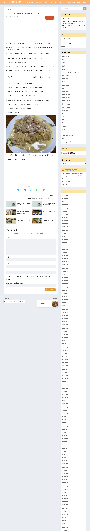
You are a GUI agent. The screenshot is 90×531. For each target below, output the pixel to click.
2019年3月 (65, 445)
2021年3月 (65, 372)
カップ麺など (65, 75)
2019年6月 (65, 435)
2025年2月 (65, 224)
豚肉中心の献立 (76, 2)
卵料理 (64, 129)
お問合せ (84, 2)
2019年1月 (65, 451)
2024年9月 (65, 239)
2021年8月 (65, 356)
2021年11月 (65, 347)
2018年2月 (65, 479)
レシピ (64, 63)
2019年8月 (65, 429)
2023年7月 (65, 284)
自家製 (64, 66)
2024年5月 (65, 252)
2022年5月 (65, 328)
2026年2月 (65, 198)
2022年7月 (65, 322)
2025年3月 (65, 220)
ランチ (54, 195)
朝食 (63, 113)
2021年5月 (65, 366)
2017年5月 (65, 505)
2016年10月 (65, 524)
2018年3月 (65, 476)
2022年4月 (65, 331)
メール (8, 263)
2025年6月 (65, 211)
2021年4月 (65, 369)
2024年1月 (65, 265)
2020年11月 (65, 385)
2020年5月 (65, 404)
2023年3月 (65, 296)
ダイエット (65, 82)
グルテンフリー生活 (67, 135)
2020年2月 (65, 413)
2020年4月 (65, 407)
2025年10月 (65, 201)
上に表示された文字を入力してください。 (17, 283)
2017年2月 (65, 511)
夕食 (63, 116)
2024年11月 (65, 233)
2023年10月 (65, 274)
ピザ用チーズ (52, 198)
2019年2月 (65, 448)
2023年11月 (65, 271)
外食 (63, 120)
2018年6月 (65, 467)
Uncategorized (66, 142)
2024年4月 (65, 255)
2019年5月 (65, 438)
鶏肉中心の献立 (67, 2)
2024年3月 (65, 258)
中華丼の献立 (65, 184)
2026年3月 (65, 195)
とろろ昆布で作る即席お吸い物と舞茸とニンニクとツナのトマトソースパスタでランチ (73, 176)
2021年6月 (65, 363)
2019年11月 (65, 419)
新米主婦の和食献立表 (12, 2)
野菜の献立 (32, 2)
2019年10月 (65, 423)
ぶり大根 (63, 43)
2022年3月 (65, 334)
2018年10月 (65, 457)
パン (63, 132)
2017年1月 (65, 514)
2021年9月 (65, 353)
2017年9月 (65, 495)
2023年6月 (65, 287)
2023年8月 (65, 280)
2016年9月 (65, 527)
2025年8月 (65, 205)
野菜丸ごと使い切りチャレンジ (70, 72)
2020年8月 (65, 394)
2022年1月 (65, 340)
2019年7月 (65, 432)
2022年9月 (65, 315)
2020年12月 (65, 382)
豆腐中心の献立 (40, 2)
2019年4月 (65, 442)
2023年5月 (65, 290)
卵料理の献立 (65, 110)
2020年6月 (65, 401)
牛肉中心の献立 (58, 2)
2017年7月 (65, 498)
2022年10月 (65, 312)
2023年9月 (65, 277)
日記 (26, 2)
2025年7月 (65, 208)
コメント (8, 238)
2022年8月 (65, 318)
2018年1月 (65, 483)
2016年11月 (65, 521)
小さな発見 (65, 79)
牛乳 (37, 198)
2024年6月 (65, 249)
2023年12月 (65, 268)
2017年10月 (65, 492)
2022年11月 (65, 309)
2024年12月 (65, 230)
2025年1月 (65, 227)
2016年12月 (65, 517)
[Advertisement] (31, 31)
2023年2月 (65, 299)
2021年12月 (65, 344)
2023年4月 (65, 293)
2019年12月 (65, 416)
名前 (8, 257)
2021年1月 (65, 378)
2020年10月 (65, 388)
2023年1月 (65, 303)
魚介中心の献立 (49, 2)
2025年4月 (65, 217)
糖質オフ (64, 69)
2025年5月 (65, 214)
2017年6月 (65, 502)
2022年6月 (65, 325)
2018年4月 (65, 473)
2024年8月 (65, 243)
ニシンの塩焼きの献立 (66, 38)
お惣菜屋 (64, 126)
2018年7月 (65, 464)
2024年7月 (65, 246)
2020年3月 (65, 410)
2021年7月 (65, 359)
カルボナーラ (43, 198)
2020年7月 (65, 397)
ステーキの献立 (66, 181)
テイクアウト (65, 56)
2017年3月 (65, 508)
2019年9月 (65, 426)
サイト (8, 270)
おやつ (64, 139)
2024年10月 (65, 236)
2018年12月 (65, 454)
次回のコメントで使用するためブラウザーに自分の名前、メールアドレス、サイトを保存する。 (30, 276)
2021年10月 (65, 350)
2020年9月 (65, 391)
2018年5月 (65, 470)
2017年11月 (65, 489)
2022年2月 (65, 337)
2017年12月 (65, 486)
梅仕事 (64, 60)
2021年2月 (65, 375)
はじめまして (65, 85)
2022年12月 (65, 306)
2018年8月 (65, 461)
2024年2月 (65, 262)
